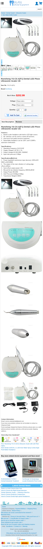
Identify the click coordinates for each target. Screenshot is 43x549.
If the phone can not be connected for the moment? (16, 512)
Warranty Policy (5, 514)
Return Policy (16, 510)
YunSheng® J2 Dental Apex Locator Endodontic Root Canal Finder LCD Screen (31, 481)
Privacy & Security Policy (18, 516)
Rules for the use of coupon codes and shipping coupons (18, 524)
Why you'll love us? (32, 516)
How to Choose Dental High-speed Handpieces (15, 496)
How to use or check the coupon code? (12, 520)
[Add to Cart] (13, 115)
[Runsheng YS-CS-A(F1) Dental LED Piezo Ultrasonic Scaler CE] (21, 38)
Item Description (8, 122)
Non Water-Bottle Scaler (10, 15)
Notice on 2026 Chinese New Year (11, 488)
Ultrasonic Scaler (21, 13)
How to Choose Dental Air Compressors (13, 494)
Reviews (19, 122)
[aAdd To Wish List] (31, 115)
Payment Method (20, 508)
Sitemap (24, 526)
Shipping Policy (32, 508)
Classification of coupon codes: (19, 518)
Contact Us (17, 526)
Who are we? (5, 518)
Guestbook (9, 526)
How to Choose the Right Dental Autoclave (14, 490)
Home (3, 13)
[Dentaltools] (21, 540)
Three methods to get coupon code (11, 522)
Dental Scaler (10, 13)
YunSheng (9, 89)
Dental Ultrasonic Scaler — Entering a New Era (15, 492)
